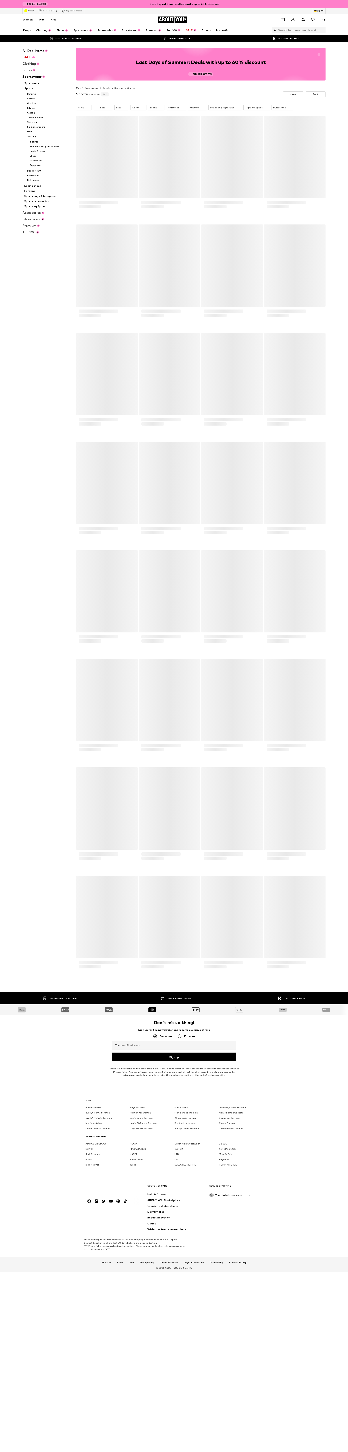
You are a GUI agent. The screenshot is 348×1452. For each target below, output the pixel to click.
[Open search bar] (274, 30)
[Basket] (323, 19)
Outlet (31, 11)
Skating (118, 88)
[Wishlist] (313, 19)
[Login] (293, 19)
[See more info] (107, 219)
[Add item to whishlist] (131, 121)
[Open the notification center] (303, 19)
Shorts (131, 88)
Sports (107, 88)
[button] (293, 94)
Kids (53, 19)
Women (28, 19)
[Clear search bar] (323, 30)
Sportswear (92, 88)
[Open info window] (323, 4)
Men (42, 19)
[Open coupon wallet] (283, 19)
